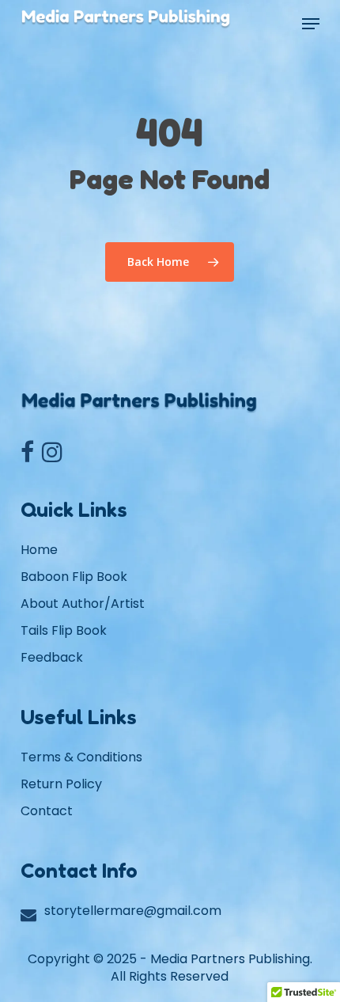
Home (39, 550)
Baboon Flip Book (74, 576)
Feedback (52, 657)
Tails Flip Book (64, 630)
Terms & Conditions (81, 757)
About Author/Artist (83, 603)
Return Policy (61, 784)
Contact (47, 811)
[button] (310, 24)
